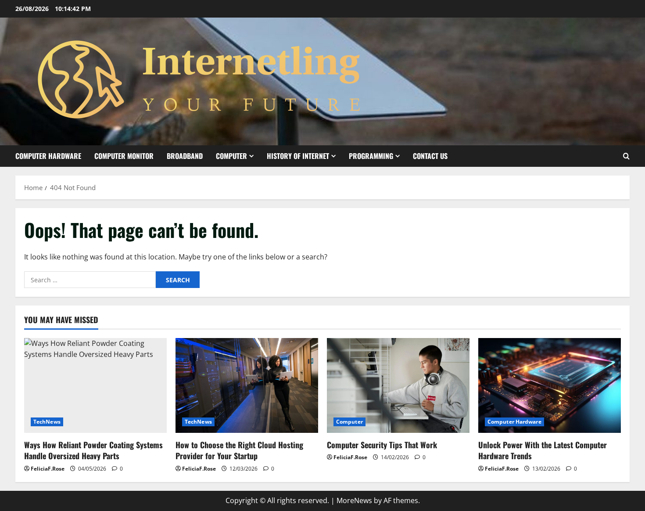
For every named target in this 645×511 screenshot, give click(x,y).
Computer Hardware (48, 156)
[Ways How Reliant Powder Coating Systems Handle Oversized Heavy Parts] (95, 385)
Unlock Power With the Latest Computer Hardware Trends (542, 450)
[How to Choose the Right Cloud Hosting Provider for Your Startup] (247, 385)
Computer (231, 156)
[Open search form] (626, 156)
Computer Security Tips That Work (382, 444)
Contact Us (430, 156)
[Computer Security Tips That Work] (398, 385)
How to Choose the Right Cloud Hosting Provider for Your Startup (239, 450)
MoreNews (354, 500)
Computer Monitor (124, 156)
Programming (371, 156)
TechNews (47, 421)
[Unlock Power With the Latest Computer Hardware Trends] (549, 385)
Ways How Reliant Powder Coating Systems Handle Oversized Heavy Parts (93, 450)
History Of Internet (298, 156)
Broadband (185, 156)
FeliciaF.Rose (47, 468)
